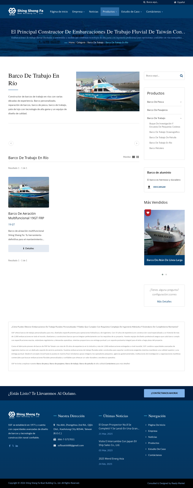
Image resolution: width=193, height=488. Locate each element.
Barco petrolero (156, 148)
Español (181, 2)
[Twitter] (13, 446)
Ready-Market (178, 483)
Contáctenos (153, 11)
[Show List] (137, 157)
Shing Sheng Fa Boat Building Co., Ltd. (43, 483)
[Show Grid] (134, 157)
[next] (136, 143)
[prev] (11, 143)
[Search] (182, 76)
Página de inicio (59, 11)
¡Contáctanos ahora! (164, 393)
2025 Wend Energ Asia (111, 458)
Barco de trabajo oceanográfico (164, 132)
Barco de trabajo (95, 43)
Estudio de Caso (130, 11)
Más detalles (164, 301)
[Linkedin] (17, 446)
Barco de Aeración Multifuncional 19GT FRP (26, 215)
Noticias (93, 11)
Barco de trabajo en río (117, 43)
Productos (109, 11)
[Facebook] (9, 446)
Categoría (81, 43)
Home (71, 43)
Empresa (77, 11)
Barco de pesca (155, 102)
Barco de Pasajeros (157, 110)
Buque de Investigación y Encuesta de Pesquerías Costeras (164, 125)
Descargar (159, 187)
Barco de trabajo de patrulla (162, 137)
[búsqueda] (144, 2)
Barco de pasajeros (57, 364)
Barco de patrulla (86, 364)
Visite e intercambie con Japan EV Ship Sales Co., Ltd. (118, 443)
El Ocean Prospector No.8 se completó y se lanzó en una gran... (119, 426)
